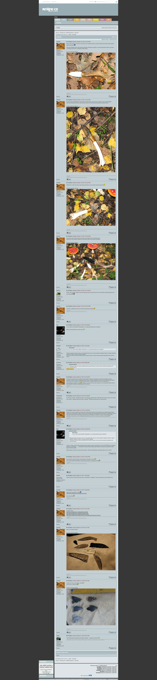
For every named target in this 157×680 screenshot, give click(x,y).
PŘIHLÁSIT (54, 1)
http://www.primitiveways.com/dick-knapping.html (77, 513)
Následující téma (113, 39)
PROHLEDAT (92, 1)
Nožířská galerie (70, 32)
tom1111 (77, 32)
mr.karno (59, 362)
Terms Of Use (43, 679)
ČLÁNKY (103, 1)
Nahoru (58, 96)
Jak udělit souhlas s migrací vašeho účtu (46, 666)
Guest (58, 655)
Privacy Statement (51, 679)
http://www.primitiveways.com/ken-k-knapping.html (77, 514)
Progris (115, 679)
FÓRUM (98, 1)
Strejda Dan (59, 395)
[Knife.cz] (50, 11)
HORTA (58, 475)
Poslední (74, 34)
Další (70, 34)
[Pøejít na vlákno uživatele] (68, 96)
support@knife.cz (80, 679)
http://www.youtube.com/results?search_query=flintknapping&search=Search (83, 515)
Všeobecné (62, 32)
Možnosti (114, 37)
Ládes (58, 635)
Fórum (55, 17)
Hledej (103, 27)
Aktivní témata (108, 27)
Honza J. (59, 290)
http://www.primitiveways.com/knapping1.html (76, 493)
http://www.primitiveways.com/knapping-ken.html (77, 511)
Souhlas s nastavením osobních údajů (97, 679)
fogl (57, 325)
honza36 (58, 345)
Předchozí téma (105, 39)
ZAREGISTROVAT (46, 1)
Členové (114, 27)
